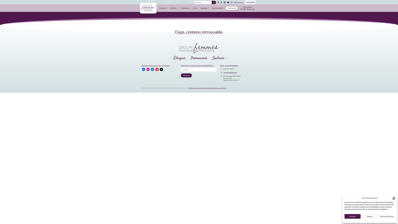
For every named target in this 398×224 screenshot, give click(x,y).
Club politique (248, 8)
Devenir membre (217, 8)
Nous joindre (250, 2)
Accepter (352, 216)
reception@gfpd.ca (230, 72)
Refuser (370, 216)
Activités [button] (173, 8)
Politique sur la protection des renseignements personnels (207, 88)
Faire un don (231, 8)
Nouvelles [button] (204, 8)
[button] (394, 198)
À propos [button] (163, 8)
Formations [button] (185, 8)
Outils (195, 8)
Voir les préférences (387, 216)
